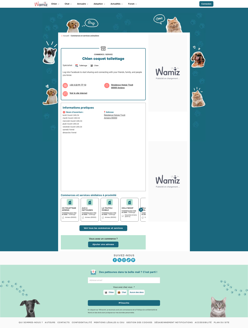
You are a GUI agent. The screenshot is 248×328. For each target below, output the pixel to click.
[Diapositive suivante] (141, 210)
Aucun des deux (137, 292)
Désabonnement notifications (173, 322)
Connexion (206, 4)
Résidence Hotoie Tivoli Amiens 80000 (114, 116)
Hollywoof (127, 208)
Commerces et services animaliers (85, 36)
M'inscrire (124, 303)
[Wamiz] (41, 4)
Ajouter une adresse (103, 244)
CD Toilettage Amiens (69, 209)
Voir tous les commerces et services (103, 228)
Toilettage (83, 65)
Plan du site (221, 322)
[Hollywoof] (129, 202)
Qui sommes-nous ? (31, 322)
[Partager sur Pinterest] (133, 260)
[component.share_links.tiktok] (129, 260)
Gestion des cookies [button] (139, 322)
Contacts (63, 322)
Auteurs (50, 322)
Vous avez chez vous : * (124, 287)
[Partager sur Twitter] (119, 260)
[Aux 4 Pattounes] (90, 202)
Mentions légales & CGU (109, 322)
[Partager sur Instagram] (124, 260)
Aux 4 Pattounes (87, 209)
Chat (124, 292)
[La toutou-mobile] (110, 202)
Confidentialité (82, 322)
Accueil (66, 36)
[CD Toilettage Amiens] (70, 202)
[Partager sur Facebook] (115, 260)
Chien (111, 292)
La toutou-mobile (107, 209)
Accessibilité (203, 322)
